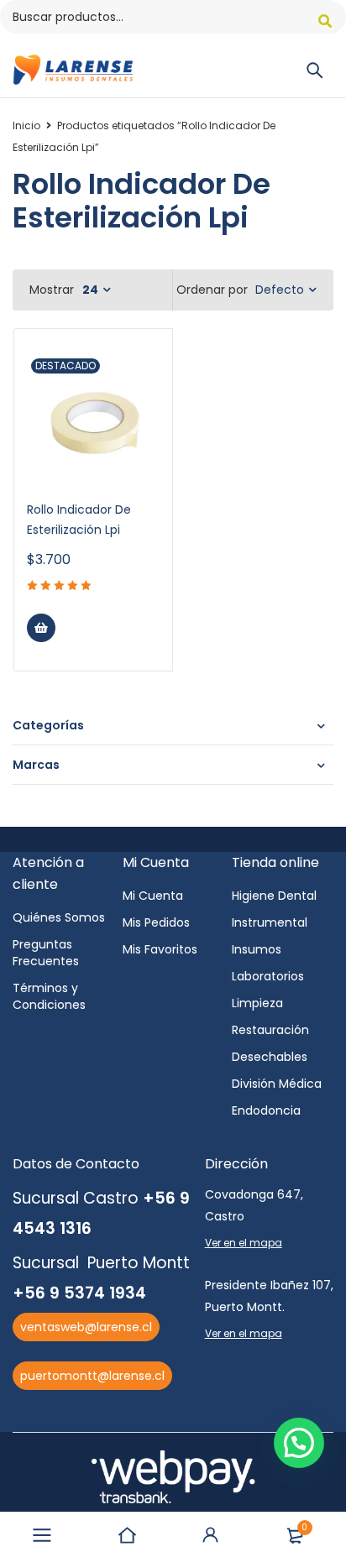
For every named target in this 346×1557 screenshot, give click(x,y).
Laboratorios (268, 976)
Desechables (269, 1056)
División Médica (277, 1083)
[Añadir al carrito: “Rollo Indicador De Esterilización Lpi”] (41, 628)
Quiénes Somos (59, 917)
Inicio (26, 125)
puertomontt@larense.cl (92, 1375)
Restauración (270, 1029)
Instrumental (269, 922)
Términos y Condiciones (49, 996)
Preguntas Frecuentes (46, 952)
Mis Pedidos (156, 922)
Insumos (256, 949)
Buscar (325, 21)
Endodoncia (266, 1110)
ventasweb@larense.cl (86, 1327)
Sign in (210, 1535)
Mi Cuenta (153, 895)
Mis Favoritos (160, 949)
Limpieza (257, 1003)
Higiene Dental (274, 895)
